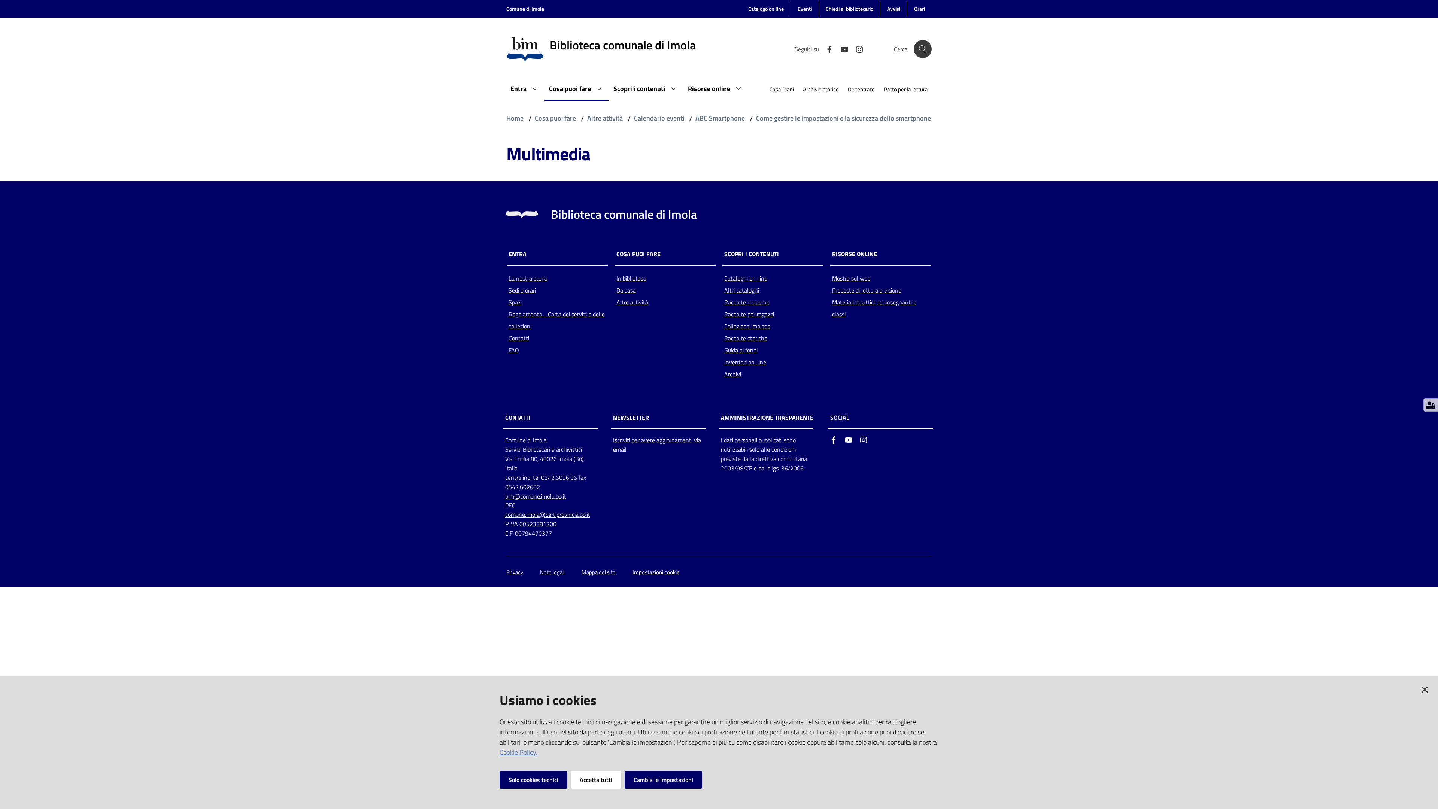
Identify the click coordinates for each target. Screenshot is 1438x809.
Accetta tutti (596, 779)
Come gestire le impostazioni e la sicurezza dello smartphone (843, 118)
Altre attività (605, 118)
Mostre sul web (851, 278)
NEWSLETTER (631, 417)
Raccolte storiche (745, 338)
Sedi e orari (522, 290)
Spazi (515, 302)
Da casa (626, 290)
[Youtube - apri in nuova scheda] (841, 48)
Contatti (519, 338)
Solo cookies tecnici (533, 779)
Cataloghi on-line (745, 278)
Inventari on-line (745, 362)
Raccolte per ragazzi (749, 314)
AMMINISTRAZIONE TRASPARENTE (767, 417)
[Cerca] (923, 49)
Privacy (514, 572)
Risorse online (854, 254)
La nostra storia (528, 278)
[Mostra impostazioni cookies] (1430, 405)
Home (515, 118)
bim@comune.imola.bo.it (535, 496)
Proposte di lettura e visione (866, 290)
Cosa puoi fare (555, 118)
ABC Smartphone (720, 118)
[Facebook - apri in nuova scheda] (826, 48)
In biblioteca (631, 278)
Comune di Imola (525, 9)
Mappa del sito (599, 572)
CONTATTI (517, 417)
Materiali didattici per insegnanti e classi (874, 308)
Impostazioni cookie (656, 572)
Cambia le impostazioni (663, 779)
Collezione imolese (747, 326)
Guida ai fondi (741, 350)
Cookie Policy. (518, 752)
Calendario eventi (659, 118)
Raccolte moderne (747, 302)
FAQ (514, 350)
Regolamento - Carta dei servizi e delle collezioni (557, 320)
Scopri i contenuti (751, 254)
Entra (518, 254)
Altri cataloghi (741, 290)
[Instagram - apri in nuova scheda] (856, 48)
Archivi (732, 374)
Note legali (552, 572)
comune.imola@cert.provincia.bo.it (547, 514)
